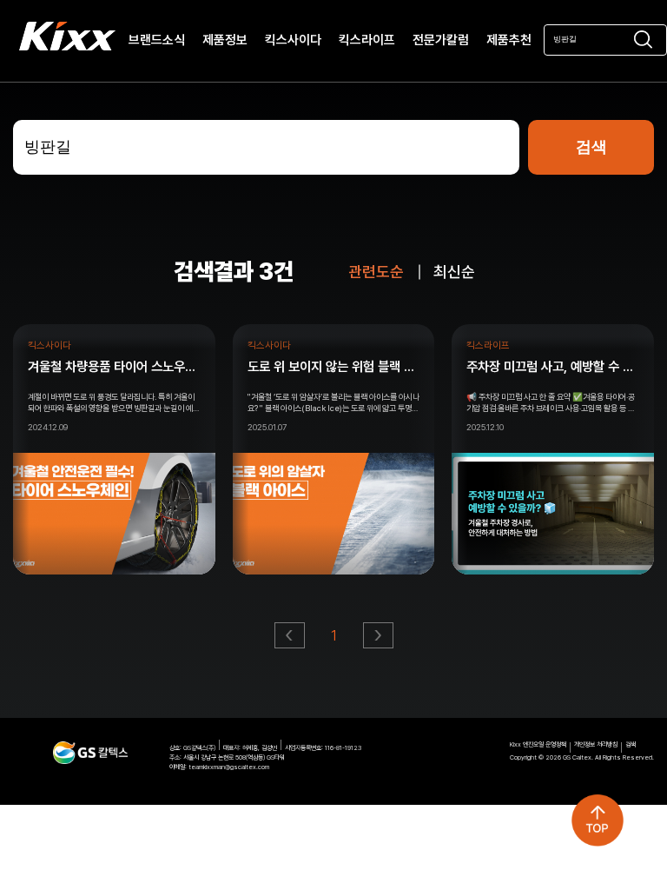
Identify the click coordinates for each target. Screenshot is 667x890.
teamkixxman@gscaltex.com (228, 767)
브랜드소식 (157, 41)
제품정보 (225, 41)
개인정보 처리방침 (595, 744)
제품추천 (509, 41)
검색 (630, 744)
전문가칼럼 (441, 41)
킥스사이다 (293, 41)
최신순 (454, 271)
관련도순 (376, 271)
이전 (290, 640)
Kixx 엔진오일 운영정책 (538, 744)
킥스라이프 (367, 41)
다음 (379, 640)
